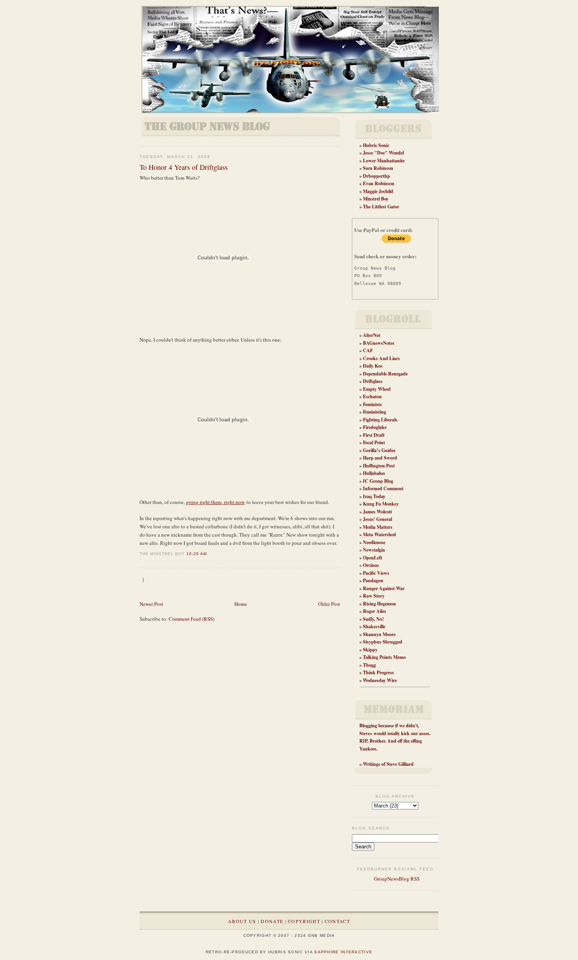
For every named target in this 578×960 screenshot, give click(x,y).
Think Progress (378, 672)
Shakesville (374, 626)
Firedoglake (375, 427)
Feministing (374, 411)
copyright (304, 921)
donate (272, 921)
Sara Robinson (378, 168)
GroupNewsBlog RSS (396, 878)
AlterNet (371, 335)
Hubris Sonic (376, 145)
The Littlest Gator (381, 206)
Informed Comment (383, 488)
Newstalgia (374, 549)
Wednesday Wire (380, 680)
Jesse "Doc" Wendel (383, 152)
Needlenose (374, 542)
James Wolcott (377, 511)
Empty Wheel (376, 389)
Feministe (372, 404)
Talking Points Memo (384, 657)
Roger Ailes (374, 611)
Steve (364, 733)
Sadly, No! (373, 619)
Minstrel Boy (375, 198)
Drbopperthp (376, 176)
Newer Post (151, 603)
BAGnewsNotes (378, 343)
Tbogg (369, 665)
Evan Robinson (378, 183)
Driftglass (373, 381)
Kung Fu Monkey (381, 503)
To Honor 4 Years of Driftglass (184, 167)
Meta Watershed (379, 534)
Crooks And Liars (381, 358)
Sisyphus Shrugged (382, 641)
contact (337, 921)
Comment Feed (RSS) (191, 618)
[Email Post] (209, 554)
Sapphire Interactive (343, 952)
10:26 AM (196, 554)
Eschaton (372, 396)
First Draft (374, 435)
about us (242, 921)
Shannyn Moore (379, 634)
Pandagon (373, 580)
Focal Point (374, 442)
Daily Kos (373, 365)
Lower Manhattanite (384, 160)
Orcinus (371, 565)
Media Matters (377, 527)
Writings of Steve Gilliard (388, 764)
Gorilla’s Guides (379, 450)
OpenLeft (372, 557)
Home (240, 603)
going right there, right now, (215, 502)
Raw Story (374, 595)
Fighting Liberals (380, 419)
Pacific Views (376, 573)
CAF (368, 350)
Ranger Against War (384, 588)
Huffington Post (379, 465)
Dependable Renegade (385, 373)
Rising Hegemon (379, 603)
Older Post (329, 603)
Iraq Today (374, 496)
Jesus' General (377, 519)
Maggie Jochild (378, 191)
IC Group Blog (378, 481)
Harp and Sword (380, 457)
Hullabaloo (374, 473)
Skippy (370, 649)
